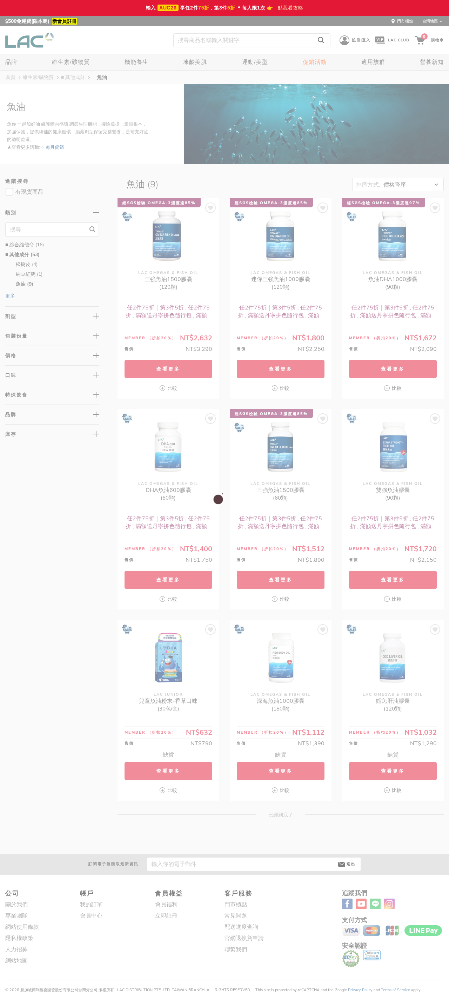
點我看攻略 (290, 8)
